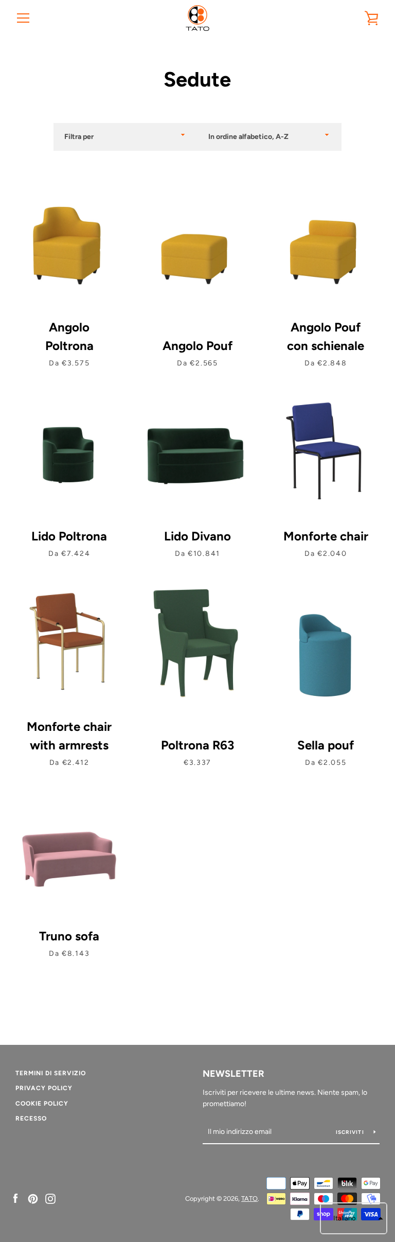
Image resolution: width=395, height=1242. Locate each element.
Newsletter (233, 1073)
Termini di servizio (50, 1073)
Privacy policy (44, 1088)
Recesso (31, 1118)
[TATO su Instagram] (50, 1198)
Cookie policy (41, 1103)
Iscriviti (351, 1132)
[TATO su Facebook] (15, 1198)
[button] (353, 1218)
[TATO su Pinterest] (33, 1198)
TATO (249, 1198)
